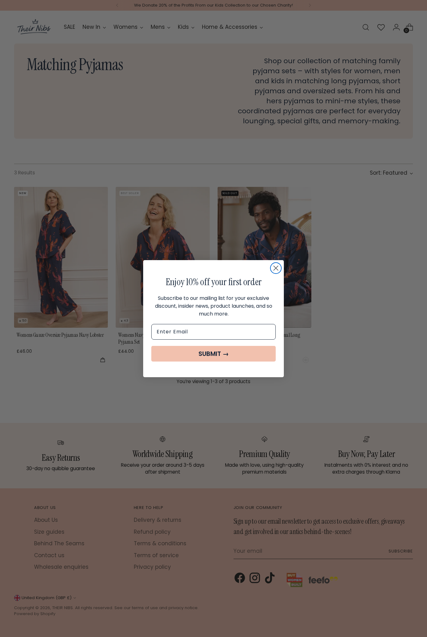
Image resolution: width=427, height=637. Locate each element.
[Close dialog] (275, 268)
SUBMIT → (213, 353)
